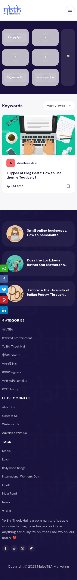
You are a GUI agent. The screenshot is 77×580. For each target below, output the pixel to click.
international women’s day (20, 476)
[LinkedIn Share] (4, 310)
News (6, 502)
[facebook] (5, 548)
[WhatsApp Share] (4, 268)
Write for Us (10, 424)
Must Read (9, 493)
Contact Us (10, 416)
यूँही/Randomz (11, 355)
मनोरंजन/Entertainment (17, 338)
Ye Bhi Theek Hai (13, 346)
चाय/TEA (7, 329)
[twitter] (31, 548)
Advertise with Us (14, 433)
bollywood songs (13, 468)
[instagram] (14, 548)
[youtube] (22, 548)
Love (5, 459)
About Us (8, 407)
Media (6, 451)
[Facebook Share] (4, 279)
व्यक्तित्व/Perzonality (14, 380)
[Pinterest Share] (4, 300)
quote (6, 485)
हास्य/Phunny (10, 389)
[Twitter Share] (4, 289)
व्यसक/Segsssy (11, 372)
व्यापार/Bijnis (9, 363)
